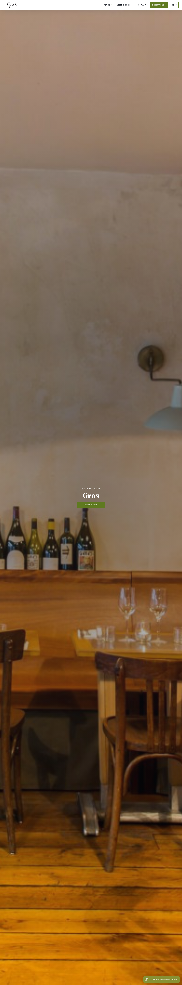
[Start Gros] (11, 5)
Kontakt (142, 5)
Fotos (107, 5)
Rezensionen (123, 5)
